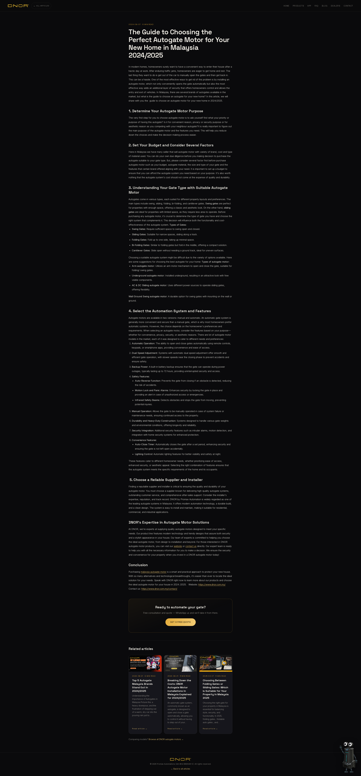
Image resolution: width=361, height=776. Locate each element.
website (178, 546)
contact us (190, 546)
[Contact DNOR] (348, 754)
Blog (324, 6)
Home (286, 6)
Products (298, 6)
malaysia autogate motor (153, 571)
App (309, 6)
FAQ (317, 6)
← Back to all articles (180, 769)
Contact (348, 6)
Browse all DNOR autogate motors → (166, 739)
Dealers (335, 6)
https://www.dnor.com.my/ (211, 584)
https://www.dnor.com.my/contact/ (159, 588)
